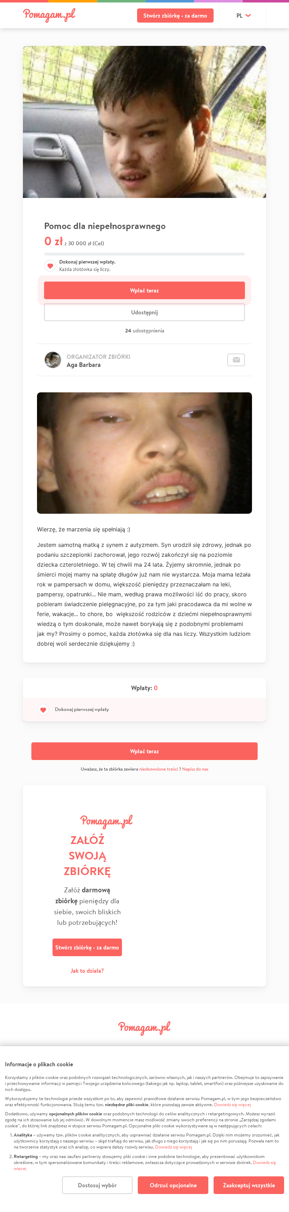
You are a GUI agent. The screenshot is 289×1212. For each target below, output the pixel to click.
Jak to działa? (87, 971)
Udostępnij (144, 312)
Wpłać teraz (144, 290)
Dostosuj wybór (97, 1185)
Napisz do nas (195, 769)
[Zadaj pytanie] (236, 360)
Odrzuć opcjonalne (173, 1185)
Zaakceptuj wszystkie (249, 1185)
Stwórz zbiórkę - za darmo (175, 15)
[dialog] (144, 1129)
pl (239, 15)
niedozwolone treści (158, 769)
